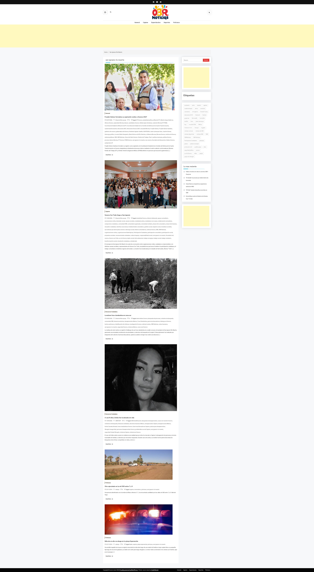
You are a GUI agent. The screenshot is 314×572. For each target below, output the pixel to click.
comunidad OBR (122, 224)
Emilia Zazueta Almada (111, 426)
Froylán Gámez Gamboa (165, 128)
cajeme (132, 489)
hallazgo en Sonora (165, 321)
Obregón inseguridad (110, 429)
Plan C (150, 137)
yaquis (201, 153)
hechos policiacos (110, 324)
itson (192, 121)
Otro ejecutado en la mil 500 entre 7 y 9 (119, 486)
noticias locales (146, 324)
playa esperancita (142, 544)
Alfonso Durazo (109, 123)
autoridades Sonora (142, 318)
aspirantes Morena (119, 123)
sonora (107, 238)
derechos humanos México (137, 423)
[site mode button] (209, 12)
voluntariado (133, 241)
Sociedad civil (170, 235)
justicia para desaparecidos (157, 426)
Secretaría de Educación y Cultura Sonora (163, 140)
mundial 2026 (192, 124)
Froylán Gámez (154, 128)
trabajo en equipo (148, 238)
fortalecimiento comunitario (136, 226)
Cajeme (145, 22)
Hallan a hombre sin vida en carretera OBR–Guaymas (197, 173)
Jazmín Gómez (167, 131)
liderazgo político (109, 134)
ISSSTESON (146, 131)
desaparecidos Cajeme (151, 423)
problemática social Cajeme (142, 429)
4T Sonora (139, 120)
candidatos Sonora (134, 123)
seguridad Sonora (122, 327)
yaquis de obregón (189, 156)
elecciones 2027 (121, 128)
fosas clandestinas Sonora (125, 426)
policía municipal (194, 143)
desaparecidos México (131, 321)
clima (196, 108)
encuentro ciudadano (110, 226)
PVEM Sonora (128, 140)
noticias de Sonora (171, 134)
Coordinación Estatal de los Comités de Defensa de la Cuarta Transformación (148, 125)
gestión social (148, 226)
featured (197, 115)
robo (205, 147)
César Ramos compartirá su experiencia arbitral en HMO (196, 185)
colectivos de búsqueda (111, 423)
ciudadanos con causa (151, 221)
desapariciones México (164, 423)
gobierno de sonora (110, 131)
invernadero (137, 489)
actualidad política (148, 120)
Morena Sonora (161, 134)
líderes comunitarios (140, 229)
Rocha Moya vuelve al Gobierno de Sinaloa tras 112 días (197, 197)
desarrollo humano (171, 224)
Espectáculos (156, 22)
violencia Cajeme (124, 432)
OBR (115, 137)
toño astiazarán (139, 238)
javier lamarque (200, 121)
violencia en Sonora (135, 432)
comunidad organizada (134, 224)
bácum (126, 123)
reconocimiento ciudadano (123, 235)
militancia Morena (151, 134)
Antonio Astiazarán (152, 218)
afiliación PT (156, 120)
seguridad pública (188, 150)
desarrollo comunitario (159, 224)
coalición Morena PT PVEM (160, 123)
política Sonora (167, 137)
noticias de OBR (200, 131)
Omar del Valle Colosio (131, 137)
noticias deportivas (189, 134)
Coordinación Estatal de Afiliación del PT (115, 125)
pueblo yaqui (198, 147)
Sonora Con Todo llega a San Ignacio (117, 215)
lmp (185, 124)
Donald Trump (204, 111)
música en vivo (188, 127)
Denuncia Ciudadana (111, 311)
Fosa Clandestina (142, 321)
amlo (193, 105)
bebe (131, 544)
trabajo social (157, 238)
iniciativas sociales (166, 226)
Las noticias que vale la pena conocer (115, 229)
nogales (203, 127)
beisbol (199, 105)
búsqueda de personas (154, 318)
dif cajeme (195, 111)
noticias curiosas (188, 131)
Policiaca (176, 22)
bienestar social (120, 221)
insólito (186, 121)
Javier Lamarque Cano (156, 131)
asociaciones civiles (110, 221)
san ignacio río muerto (138, 140)
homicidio (202, 118)
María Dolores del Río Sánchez (137, 134)
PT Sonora (121, 140)
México (200, 124)
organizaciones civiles (111, 232)
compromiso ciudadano (111, 224)
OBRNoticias (187, 137)
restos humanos (163, 324)
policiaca (143, 489)
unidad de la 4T (109, 143)
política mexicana (157, 137)
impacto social (157, 226)
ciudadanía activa (139, 221)
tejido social (130, 238)
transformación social (111, 241)
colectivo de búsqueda (167, 318)
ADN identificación (136, 420)
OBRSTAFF (118, 420)
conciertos (187, 111)
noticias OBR (200, 134)
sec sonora (148, 140)
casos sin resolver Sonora (165, 420)
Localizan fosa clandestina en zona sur (118, 315)
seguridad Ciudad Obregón (112, 432)
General (137, 22)
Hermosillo (194, 118)
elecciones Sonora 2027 (133, 128)
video (195, 153)
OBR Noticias (120, 137)
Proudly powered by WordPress (128, 570)
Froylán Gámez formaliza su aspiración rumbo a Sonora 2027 (126, 117)
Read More (108, 154)
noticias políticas (109, 137)
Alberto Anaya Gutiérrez (166, 120)
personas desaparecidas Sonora (126, 429)
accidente (186, 105)
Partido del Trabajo (143, 137)
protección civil (188, 147)
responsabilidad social (146, 235)
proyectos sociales (110, 235)
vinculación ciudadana (123, 241)
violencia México (132, 327)
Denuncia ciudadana (123, 423)
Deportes (167, 22)
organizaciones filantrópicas (125, 232)
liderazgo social (129, 229)
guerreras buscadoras (153, 321)
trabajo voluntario (166, 238)
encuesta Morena (145, 128)
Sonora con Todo (113, 238)
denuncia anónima (119, 321)
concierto (202, 108)
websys (117, 489)
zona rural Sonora (142, 327)
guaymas (186, 118)
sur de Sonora (123, 238)
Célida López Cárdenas (146, 123)
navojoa (197, 127)
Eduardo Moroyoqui (120, 120)
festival (204, 115)
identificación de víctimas (122, 324)
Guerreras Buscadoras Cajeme (141, 426)
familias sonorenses (122, 226)
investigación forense (135, 324)
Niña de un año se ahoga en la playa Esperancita (121, 541)
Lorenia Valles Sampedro (122, 134)
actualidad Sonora (142, 218)
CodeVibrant (154, 570)
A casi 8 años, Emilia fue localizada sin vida (119, 418)
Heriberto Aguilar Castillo (136, 131)
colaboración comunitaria (165, 221)
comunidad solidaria (146, 224)
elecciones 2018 (188, 115)
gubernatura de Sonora (122, 131)
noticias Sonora (151, 229)
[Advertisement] (157, 36)
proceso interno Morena (111, 140)
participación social (167, 232)
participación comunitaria (154, 232)
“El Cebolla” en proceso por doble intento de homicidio (197, 179)
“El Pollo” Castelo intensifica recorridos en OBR (196, 191)
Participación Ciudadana (140, 232)
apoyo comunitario (163, 218)
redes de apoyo (135, 235)
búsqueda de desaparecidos (149, 420)
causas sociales (130, 221)
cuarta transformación (111, 128)
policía (186, 143)
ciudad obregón (188, 108)
